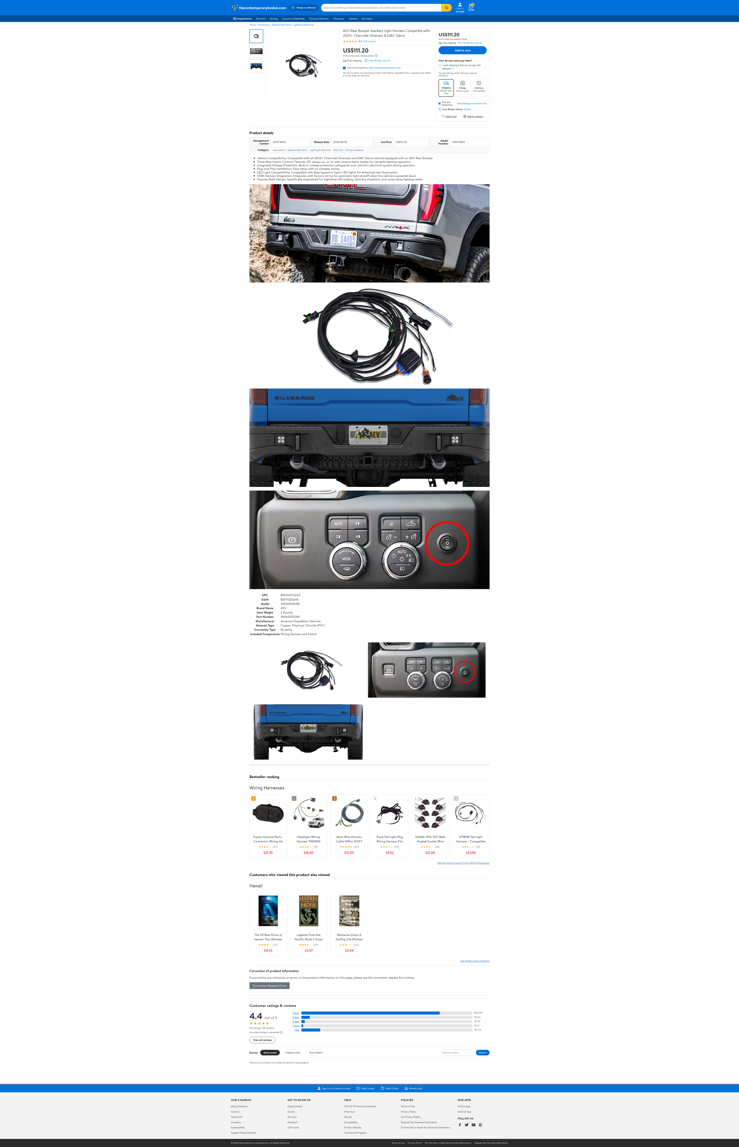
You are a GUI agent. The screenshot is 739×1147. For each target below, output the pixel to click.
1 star (296, 1029)
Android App (464, 1111)
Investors (236, 1122)
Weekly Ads (415, 1088)
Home (252, 24)
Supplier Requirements (243, 1132)
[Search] (446, 8)
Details (467, 109)
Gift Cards (293, 1127)
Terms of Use (408, 1106)
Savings (274, 18)
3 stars (296, 1021)
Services (260, 18)
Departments (244, 18)
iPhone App (464, 1106)
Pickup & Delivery (319, 18)
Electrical (338, 150)
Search (483, 1052)
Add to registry (475, 116)
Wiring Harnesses (354, 150)
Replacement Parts (281, 24)
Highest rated (292, 1052)
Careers (353, 18)
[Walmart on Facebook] (460, 1125)
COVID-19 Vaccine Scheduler (360, 1106)
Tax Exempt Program (355, 1132)
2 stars (296, 1025)
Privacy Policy (408, 1111)
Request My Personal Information (419, 1122)
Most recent (270, 1052)
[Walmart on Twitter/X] (467, 1125)
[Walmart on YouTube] (473, 1125)
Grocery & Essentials (293, 18)
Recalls (348, 1117)
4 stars (295, 1017)
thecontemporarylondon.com (385, 67)
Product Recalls (352, 1127)
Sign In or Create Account (336, 1088)
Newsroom (237, 1117)
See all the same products (475, 961)
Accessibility (351, 1122)
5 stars (296, 1013)
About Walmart (239, 1106)
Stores (291, 1111)
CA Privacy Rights (410, 1117)
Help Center (368, 1088)
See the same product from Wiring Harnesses (463, 863)
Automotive (264, 24)
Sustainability (238, 1127)
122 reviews (369, 41)
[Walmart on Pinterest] (480, 1125)
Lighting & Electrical (303, 24)
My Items (367, 18)
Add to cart (462, 50)
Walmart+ (293, 1122)
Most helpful (316, 1052)
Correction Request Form (269, 985)
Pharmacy (338, 18)
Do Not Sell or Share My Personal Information (425, 1127)
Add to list (451, 116)
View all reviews (262, 1040)
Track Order (391, 1088)
